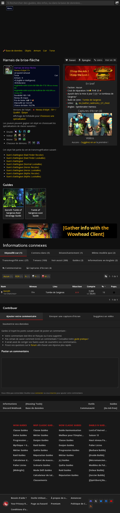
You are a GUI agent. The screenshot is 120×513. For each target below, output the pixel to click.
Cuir (45, 50)
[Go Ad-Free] (110, 408)
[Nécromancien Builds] (98, 460)
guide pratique (81, 338)
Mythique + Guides (21, 445)
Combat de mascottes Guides (44, 460)
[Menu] (3, 3)
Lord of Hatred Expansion (98, 430)
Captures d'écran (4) (90, 110)
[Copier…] (106, 276)
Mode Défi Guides (42, 470)
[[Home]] (6, 505)
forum (34, 345)
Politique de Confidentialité (80, 503)
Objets (28, 50)
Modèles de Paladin (98, 465)
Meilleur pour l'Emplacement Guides (72, 435)
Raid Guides (19, 455)
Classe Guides (20, 430)
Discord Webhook (12, 408)
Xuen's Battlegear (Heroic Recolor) (22, 167)
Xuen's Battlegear (14, 161)
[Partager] (117, 3)
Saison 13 (94, 435)
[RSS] (91, 506)
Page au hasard (39, 503)
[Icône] (7, 70)
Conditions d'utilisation (20, 509)
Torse (52, 50)
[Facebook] (106, 501)
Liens (99, 60)
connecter (39, 393)
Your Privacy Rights (20, 503)
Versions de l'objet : (22, 109)
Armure (37, 50)
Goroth (6, 291)
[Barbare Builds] (97, 450)
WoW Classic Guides (70, 425)
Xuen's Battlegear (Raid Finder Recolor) (24, 154)
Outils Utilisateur (40, 498)
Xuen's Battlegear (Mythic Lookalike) (23, 176)
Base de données (14, 50)
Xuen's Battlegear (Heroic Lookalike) (23, 170)
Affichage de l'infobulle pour (26, 116)
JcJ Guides (64, 460)
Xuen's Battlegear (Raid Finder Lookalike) (25, 158)
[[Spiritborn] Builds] (98, 480)
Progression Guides (21, 440)
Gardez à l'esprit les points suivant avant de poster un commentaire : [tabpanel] (45, 361)
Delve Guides (20, 435)
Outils (91, 403)
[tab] (13, 253)
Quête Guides (40, 450)
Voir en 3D (110, 60)
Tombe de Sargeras (55, 292)
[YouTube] (111, 501)
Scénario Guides (41, 465)
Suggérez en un (88, 142)
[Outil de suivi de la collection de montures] (60, 231)
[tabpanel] (60, 287)
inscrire (53, 393)
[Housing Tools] (34, 403)
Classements (40, 480)
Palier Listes (19, 465)
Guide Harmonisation (70, 430)
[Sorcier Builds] (97, 475)
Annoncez (76, 498)
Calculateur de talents (21, 460)
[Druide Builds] (96, 455)
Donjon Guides (40, 440)
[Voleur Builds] (96, 470)
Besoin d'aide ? (19, 498)
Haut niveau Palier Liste (98, 440)
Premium (55, 503)
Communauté (87, 408)
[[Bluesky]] (101, 501)
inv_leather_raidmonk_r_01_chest (94, 103)
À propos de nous (60, 498)
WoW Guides (20, 425)
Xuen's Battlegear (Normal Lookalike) (24, 164)
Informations (10, 403)
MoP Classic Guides (44, 425)
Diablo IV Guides (98, 425)
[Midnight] (18, 470)
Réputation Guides (43, 455)
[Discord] (91, 501)
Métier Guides (20, 450)
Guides (113, 403)
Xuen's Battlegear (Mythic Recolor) (22, 173)
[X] (96, 501)
